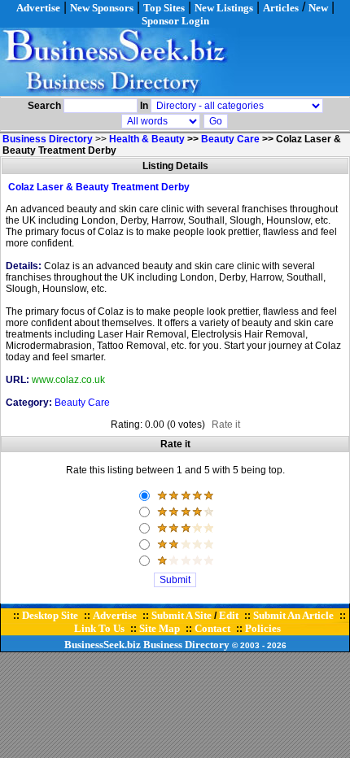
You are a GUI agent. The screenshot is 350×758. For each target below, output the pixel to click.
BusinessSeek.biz (102, 644)
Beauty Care (230, 139)
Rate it (226, 424)
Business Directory (186, 644)
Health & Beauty (147, 139)
